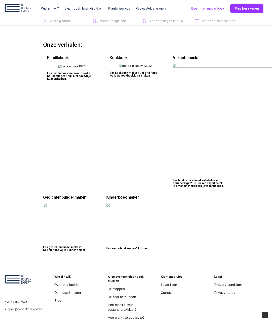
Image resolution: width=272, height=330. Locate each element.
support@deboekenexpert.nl (24, 309)
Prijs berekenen (247, 8)
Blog (57, 301)
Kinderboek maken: (123, 197)
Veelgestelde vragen (151, 8)
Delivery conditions (228, 285)
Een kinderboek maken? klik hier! (127, 248)
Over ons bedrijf (66, 285)
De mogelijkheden (67, 293)
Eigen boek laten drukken (84, 8)
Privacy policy (224, 293)
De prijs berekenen (122, 297)
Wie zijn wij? (50, 8)
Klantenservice (119, 8)
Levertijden (169, 285)
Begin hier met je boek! (208, 8)
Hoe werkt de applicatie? (126, 317)
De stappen (116, 289)
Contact (166, 293)
